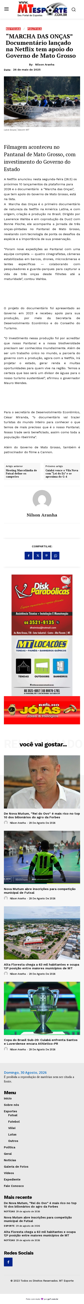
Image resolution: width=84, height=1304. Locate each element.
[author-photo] (6, 823)
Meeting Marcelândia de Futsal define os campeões (21, 473)
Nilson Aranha (44, 64)
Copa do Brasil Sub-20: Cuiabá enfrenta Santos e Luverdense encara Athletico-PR (41, 1041)
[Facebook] (28, 556)
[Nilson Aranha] (42, 499)
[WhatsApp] (55, 556)
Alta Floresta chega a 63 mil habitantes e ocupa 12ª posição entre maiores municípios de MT (41, 966)
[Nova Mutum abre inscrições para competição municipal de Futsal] (42, 857)
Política (34, 28)
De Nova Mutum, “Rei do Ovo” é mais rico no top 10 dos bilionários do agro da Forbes (42, 815)
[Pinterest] (46, 556)
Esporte (9, 1226)
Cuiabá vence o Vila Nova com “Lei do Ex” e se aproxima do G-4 (62, 473)
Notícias (13, 28)
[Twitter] (37, 556)
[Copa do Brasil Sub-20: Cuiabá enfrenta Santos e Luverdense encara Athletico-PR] (42, 1008)
